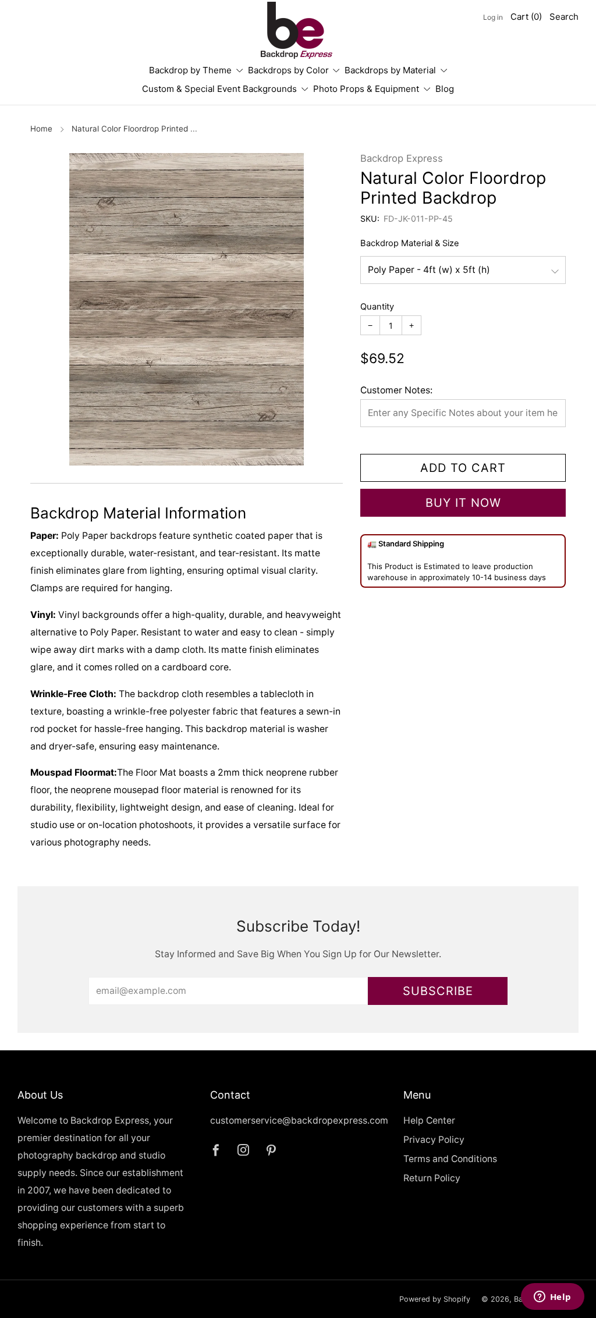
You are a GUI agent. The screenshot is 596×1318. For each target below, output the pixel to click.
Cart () (526, 16)
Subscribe (438, 991)
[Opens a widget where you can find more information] (552, 1297)
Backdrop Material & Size (409, 243)
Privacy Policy (433, 1139)
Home (41, 128)
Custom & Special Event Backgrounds (219, 88)
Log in (493, 17)
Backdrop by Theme (190, 70)
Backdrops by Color (288, 70)
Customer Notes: (396, 390)
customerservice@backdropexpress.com (299, 1120)
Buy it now (463, 503)
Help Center (429, 1120)
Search (564, 16)
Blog (444, 88)
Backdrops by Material (390, 70)
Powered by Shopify (434, 1299)
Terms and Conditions (450, 1158)
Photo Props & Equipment (366, 88)
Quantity (377, 306)
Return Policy (431, 1178)
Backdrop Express (401, 158)
